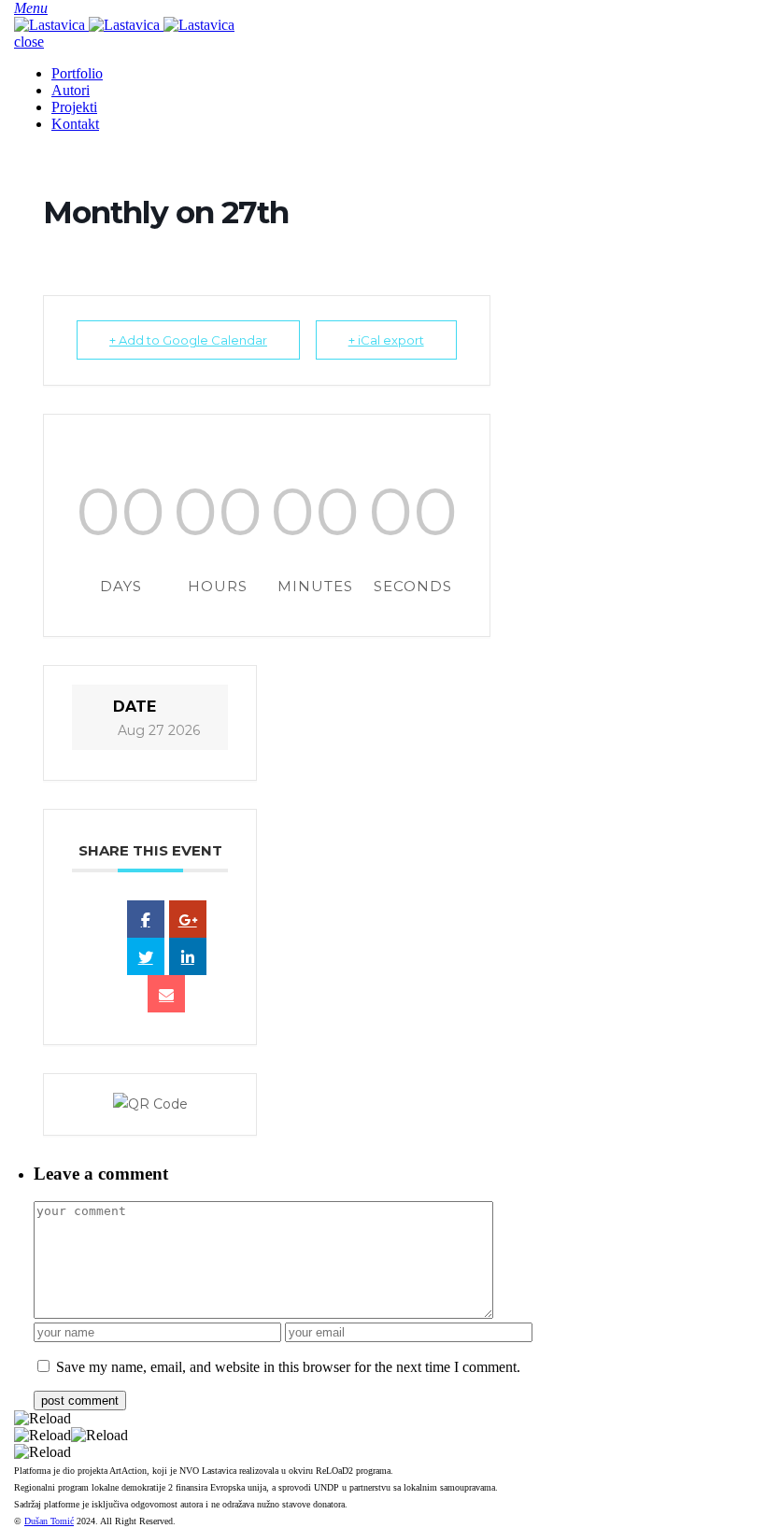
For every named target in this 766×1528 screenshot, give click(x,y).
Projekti (74, 107)
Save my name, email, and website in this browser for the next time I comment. (288, 1367)
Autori (70, 90)
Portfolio (77, 73)
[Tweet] (145, 956)
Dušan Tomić (49, 1521)
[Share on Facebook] (145, 919)
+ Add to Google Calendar (188, 339)
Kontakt (75, 124)
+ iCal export (386, 339)
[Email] (166, 993)
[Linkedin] (187, 956)
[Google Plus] (187, 919)
